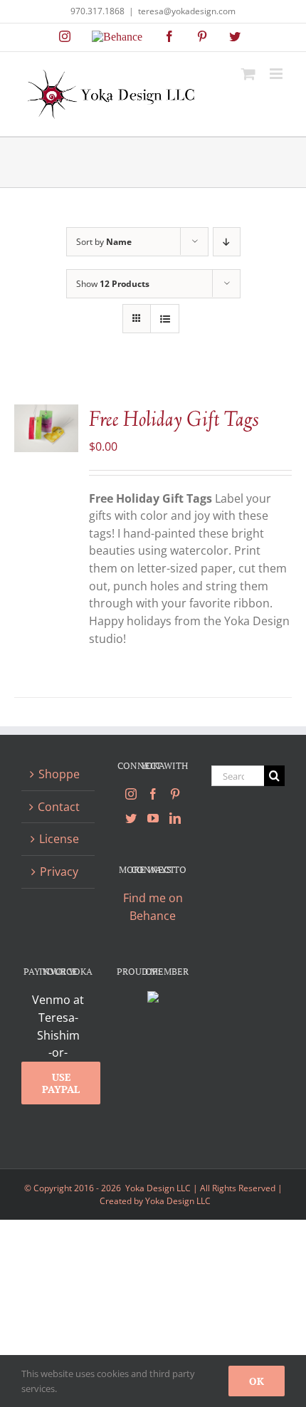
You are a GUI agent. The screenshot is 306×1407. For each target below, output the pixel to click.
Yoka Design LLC (178, 1201)
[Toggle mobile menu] (277, 73)
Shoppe (59, 774)
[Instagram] (131, 794)
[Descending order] (227, 241)
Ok (256, 1381)
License (59, 839)
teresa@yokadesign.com (187, 11)
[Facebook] (153, 794)
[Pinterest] (175, 794)
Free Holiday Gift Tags (174, 421)
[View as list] (165, 319)
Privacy (59, 871)
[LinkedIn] (175, 818)
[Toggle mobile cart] (248, 73)
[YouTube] (153, 818)
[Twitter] (131, 818)
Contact (59, 807)
